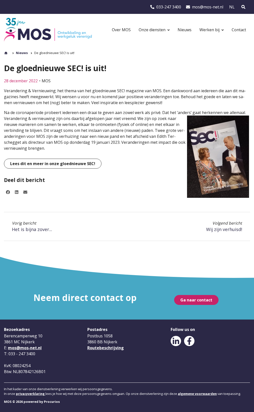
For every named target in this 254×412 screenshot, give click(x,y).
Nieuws (184, 29)
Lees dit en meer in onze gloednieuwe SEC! (52, 163)
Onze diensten (152, 29)
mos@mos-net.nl (204, 7)
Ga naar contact (196, 300)
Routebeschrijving (105, 348)
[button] (8, 192)
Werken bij (209, 29)
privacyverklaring (30, 393)
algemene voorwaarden (197, 393)
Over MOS (121, 29)
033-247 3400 (165, 7)
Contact (239, 29)
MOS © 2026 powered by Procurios (32, 401)
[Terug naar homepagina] (48, 30)
